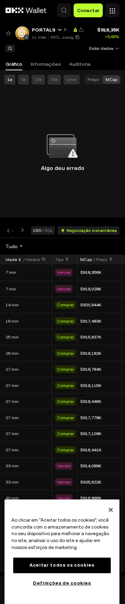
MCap (86, 259)
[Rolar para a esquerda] (10, 230)
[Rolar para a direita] (21, 230)
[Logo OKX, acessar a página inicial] (26, 10)
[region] (62, 551)
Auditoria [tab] (79, 64)
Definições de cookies (62, 583)
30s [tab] (54, 79)
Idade (11, 259)
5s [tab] (23, 79)
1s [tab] (9, 79)
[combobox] (14, 246)
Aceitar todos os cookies (62, 565)
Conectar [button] (88, 10)
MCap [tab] (111, 79)
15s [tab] (38, 79)
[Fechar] (110, 509)
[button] (63, 10)
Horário (33, 259)
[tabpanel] (62, 407)
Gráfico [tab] (14, 64)
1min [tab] (71, 79)
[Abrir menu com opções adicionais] (112, 8)
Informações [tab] (46, 64)
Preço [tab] (93, 79)
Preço (101, 259)
